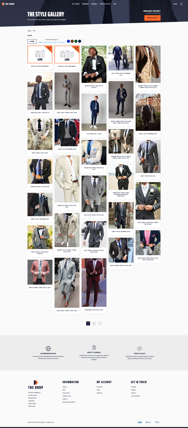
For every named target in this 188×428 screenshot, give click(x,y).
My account (99, 387)
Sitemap (64, 387)
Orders (98, 390)
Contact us (65, 399)
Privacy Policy (66, 393)
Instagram (133, 390)
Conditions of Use (66, 396)
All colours (32, 41)
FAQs (63, 390)
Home (29, 30)
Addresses (99, 393)
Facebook (133, 387)
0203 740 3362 (31, 406)
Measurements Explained (68, 402)
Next (100, 323)
